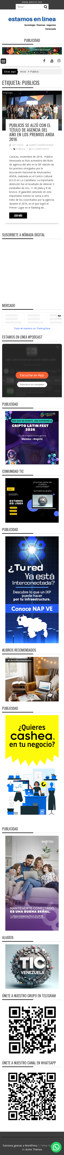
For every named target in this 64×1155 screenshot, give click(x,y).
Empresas (7, 92)
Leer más (18, 215)
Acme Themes (33, 1149)
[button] (56, 1147)
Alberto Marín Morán (41, 145)
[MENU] (3, 61)
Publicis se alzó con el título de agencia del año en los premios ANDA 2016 (31, 132)
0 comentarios (40, 148)
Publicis (20, 148)
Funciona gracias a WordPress (20, 1145)
